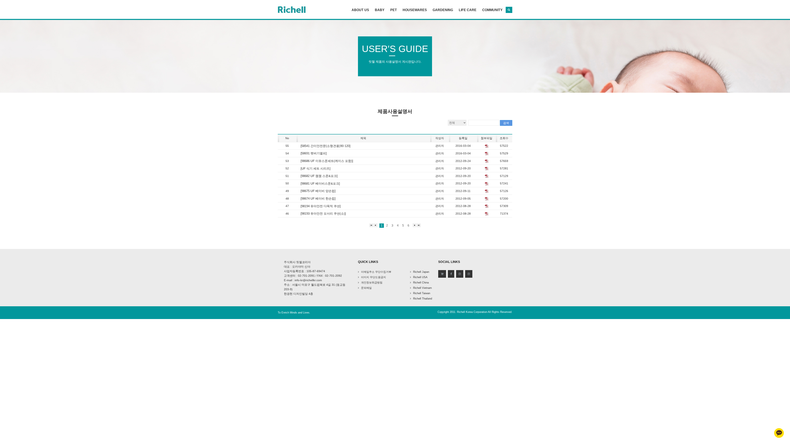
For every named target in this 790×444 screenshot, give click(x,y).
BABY (380, 10)
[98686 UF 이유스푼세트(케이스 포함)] (327, 161)
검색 (506, 123)
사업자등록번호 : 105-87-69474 (304, 271)
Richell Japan (421, 271)
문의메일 (366, 287)
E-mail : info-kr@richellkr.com (303, 280)
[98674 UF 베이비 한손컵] (318, 198)
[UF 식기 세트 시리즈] (316, 168)
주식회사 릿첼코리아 (297, 262)
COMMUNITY (492, 10)
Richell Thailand (422, 298)
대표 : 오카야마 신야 (297, 266)
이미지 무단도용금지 (373, 277)
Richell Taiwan (421, 293)
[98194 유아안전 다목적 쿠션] (321, 206)
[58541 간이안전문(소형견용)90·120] (326, 146)
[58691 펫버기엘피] (314, 153)
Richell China (421, 282)
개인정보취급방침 (371, 282)
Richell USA (420, 277)
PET (393, 10)
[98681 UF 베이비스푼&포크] (321, 183)
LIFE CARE (467, 10)
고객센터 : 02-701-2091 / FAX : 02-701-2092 (313, 275)
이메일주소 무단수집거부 (376, 271)
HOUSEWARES (415, 10)
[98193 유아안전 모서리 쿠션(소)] (324, 213)
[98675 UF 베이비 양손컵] (318, 191)
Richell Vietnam (422, 287)
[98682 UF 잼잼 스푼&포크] (319, 176)
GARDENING (443, 10)
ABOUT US (360, 10)
